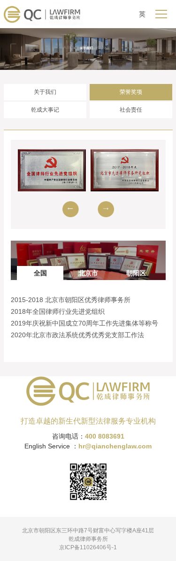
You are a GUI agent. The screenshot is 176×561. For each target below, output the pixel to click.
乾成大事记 (45, 109)
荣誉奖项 (131, 92)
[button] (70, 209)
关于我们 (45, 92)
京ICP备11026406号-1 (88, 547)
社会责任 (131, 109)
